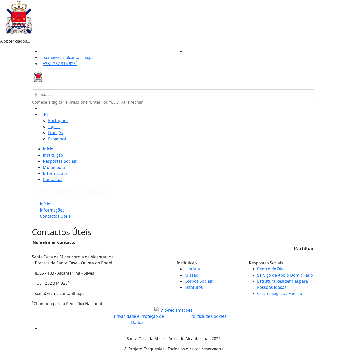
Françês (55, 132)
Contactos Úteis (55, 216)
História (192, 269)
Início (48, 149)
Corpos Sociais (199, 281)
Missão (191, 275)
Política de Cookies (208, 316)
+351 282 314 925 (60, 63)
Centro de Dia (270, 269)
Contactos (52, 179)
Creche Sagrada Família (279, 293)
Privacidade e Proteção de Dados (139, 319)
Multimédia (54, 167)
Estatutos (194, 287)
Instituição (53, 155)
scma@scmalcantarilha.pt (68, 57)
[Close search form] (33, 86)
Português (58, 120)
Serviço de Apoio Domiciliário (285, 275)
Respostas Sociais (60, 161)
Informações (55, 173)
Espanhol (57, 139)
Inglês (54, 126)
